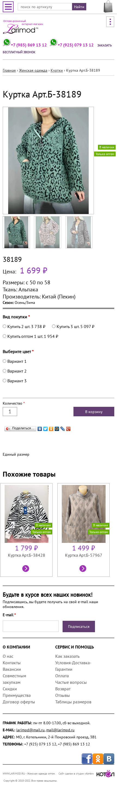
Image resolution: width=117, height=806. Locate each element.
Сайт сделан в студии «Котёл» (76, 773)
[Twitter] (45, 427)
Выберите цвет (18, 351)
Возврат (62, 688)
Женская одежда (33, 70)
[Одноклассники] (51, 427)
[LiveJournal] (63, 427)
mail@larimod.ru (60, 730)
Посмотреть (26, 569)
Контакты (12, 662)
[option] (28, 530)
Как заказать (67, 656)
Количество (14, 403)
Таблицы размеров (73, 701)
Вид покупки (16, 316)
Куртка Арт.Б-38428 (26, 555)
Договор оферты (19, 701)
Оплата (62, 675)
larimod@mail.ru (30, 730)
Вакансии (12, 669)
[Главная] (23, 28)
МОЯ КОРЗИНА (108, 6)
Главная (9, 70)
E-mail (9, 614)
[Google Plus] (68, 427)
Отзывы (62, 695)
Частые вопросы (71, 682)
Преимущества (17, 695)
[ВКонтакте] (40, 427)
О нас (8, 656)
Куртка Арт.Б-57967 (83, 555)
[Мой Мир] (57, 427)
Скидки (10, 688)
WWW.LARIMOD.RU (14, 773)
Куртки (57, 70)
